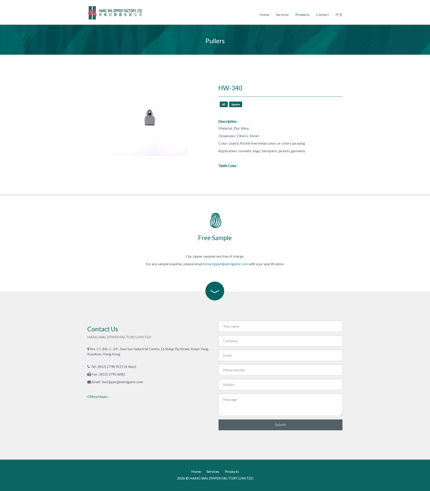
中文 (339, 14)
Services (282, 14)
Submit (280, 424)
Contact (322, 14)
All (224, 104)
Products (302, 14)
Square (235, 104)
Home (264, 14)
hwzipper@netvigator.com (227, 264)
